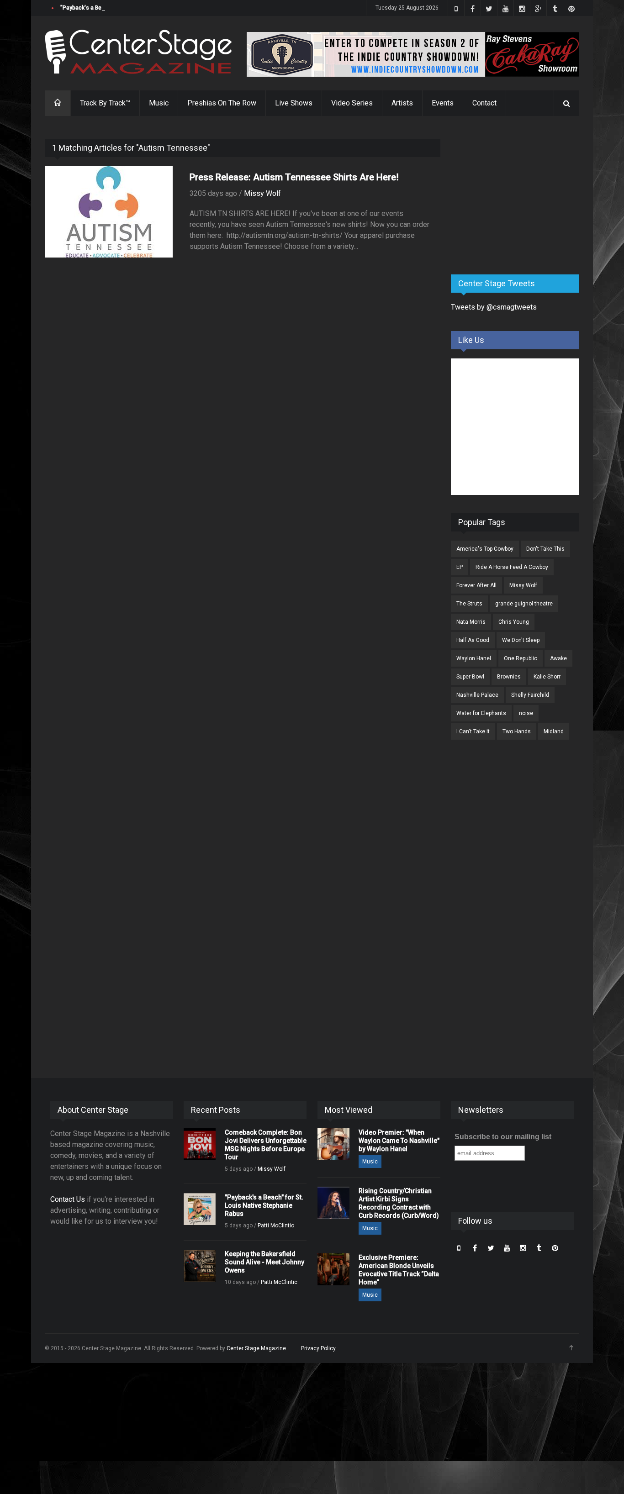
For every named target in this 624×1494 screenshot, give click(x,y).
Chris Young (513, 622)
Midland (554, 731)
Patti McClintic (276, 1225)
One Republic (520, 658)
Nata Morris (471, 622)
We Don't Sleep (520, 640)
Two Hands (516, 731)
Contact (484, 103)
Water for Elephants (481, 713)
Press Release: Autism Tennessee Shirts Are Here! (294, 177)
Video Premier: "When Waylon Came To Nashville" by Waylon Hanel (399, 1140)
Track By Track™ (105, 103)
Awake (558, 658)
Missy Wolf (262, 193)
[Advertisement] (519, 196)
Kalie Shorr (547, 676)
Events (443, 103)
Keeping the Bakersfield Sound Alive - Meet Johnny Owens (264, 1262)
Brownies (509, 676)
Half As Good (472, 640)
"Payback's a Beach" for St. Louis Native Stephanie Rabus (133, 8)
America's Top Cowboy (484, 549)
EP (459, 567)
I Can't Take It (473, 731)
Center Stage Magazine (256, 1348)
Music (159, 103)
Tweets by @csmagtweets (494, 307)
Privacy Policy (318, 1348)
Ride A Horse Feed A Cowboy (512, 567)
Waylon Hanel (473, 658)
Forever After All (476, 585)
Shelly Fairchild (530, 695)
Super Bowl (470, 676)
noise (526, 713)
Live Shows (293, 103)
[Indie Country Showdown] (413, 54)
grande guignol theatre (524, 603)
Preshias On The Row (221, 103)
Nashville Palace (477, 695)
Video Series (352, 103)
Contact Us (67, 1199)
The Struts (469, 603)
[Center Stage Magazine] (138, 52)
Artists (402, 103)
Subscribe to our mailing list (503, 1137)
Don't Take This (545, 549)
